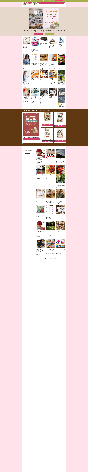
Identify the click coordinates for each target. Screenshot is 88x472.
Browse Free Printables (49, 33)
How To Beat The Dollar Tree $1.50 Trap (60, 123)
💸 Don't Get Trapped (60, 125)
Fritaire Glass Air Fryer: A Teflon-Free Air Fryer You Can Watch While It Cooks (40, 234)
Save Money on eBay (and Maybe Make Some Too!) (60, 233)
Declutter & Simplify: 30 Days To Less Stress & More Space (47, 139)
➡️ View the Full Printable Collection (31, 143)
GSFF (30, 3)
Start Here (38, 33)
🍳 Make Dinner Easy (47, 124)
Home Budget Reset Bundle (60, 138)
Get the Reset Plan (59, 0)
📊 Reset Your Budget (60, 140)
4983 (50, 258)
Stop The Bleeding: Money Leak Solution (31, 137)
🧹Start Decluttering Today (47, 141)
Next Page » (54, 258)
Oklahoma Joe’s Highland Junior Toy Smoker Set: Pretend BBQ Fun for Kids (40, 252)
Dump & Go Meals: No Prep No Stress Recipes (47, 122)
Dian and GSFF (27, 153)
